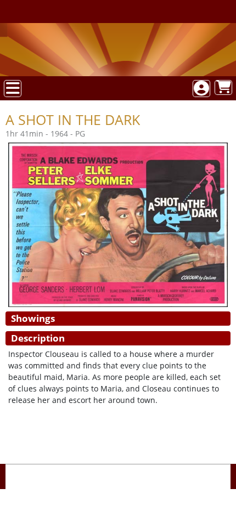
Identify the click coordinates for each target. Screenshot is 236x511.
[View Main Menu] (12, 88)
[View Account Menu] (201, 88)
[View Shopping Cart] (223, 87)
